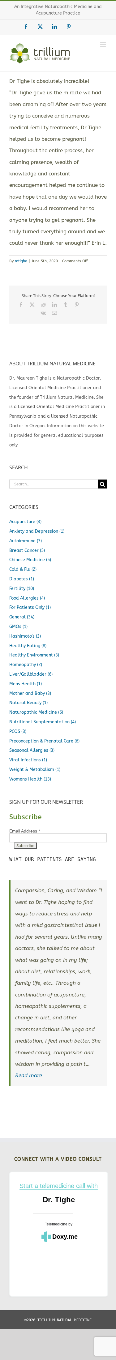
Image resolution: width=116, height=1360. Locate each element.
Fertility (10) (21, 588)
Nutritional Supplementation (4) (42, 722)
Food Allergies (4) (27, 598)
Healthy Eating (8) (27, 645)
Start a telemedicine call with (58, 1185)
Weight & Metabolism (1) (34, 769)
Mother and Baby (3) (30, 693)
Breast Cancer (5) (27, 550)
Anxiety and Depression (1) (36, 531)
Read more (28, 1075)
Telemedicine (56, 1224)
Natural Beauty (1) (28, 702)
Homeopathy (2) (25, 664)
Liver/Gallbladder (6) (31, 674)
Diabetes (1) (21, 579)
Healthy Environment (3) (34, 655)
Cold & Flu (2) (23, 569)
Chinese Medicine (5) (30, 559)
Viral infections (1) (28, 760)
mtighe (21, 261)
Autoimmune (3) (25, 541)
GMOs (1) (18, 626)
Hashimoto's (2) (25, 636)
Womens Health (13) (30, 779)
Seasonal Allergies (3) (31, 750)
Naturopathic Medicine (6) (36, 712)
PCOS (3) (17, 731)
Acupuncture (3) (25, 521)
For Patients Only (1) (30, 607)
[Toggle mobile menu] (103, 44)
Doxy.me (65, 1236)
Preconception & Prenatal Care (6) (44, 741)
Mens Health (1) (25, 683)
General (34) (21, 617)
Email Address (24, 830)
